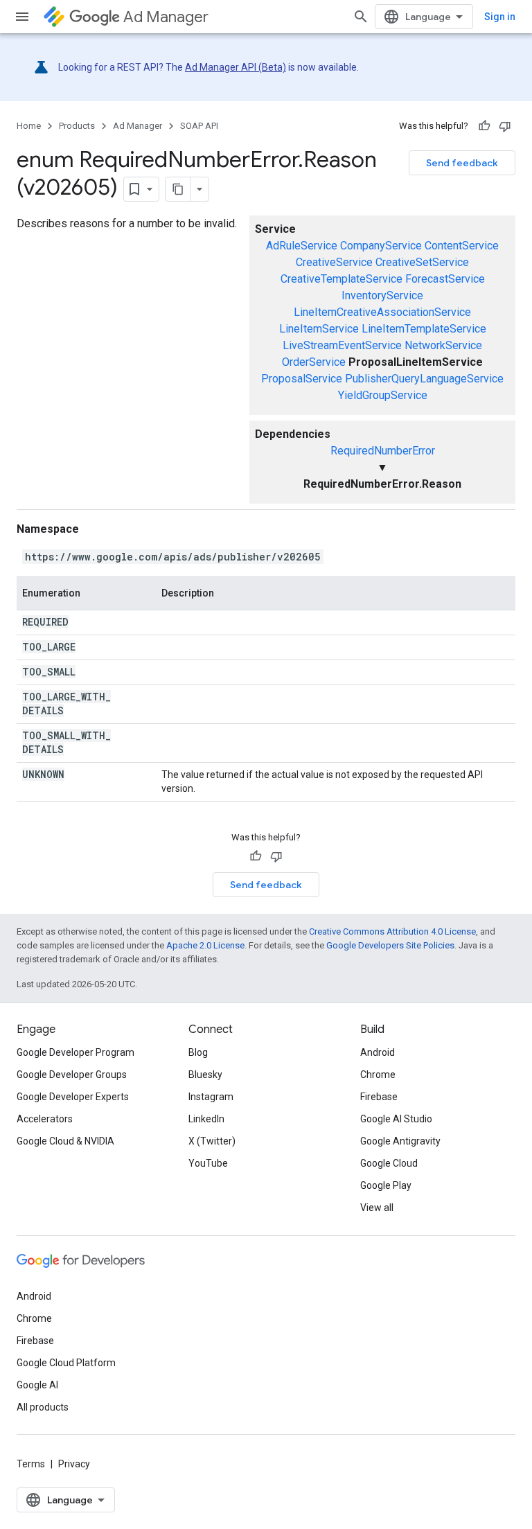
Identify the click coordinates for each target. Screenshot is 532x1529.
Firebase (379, 1096)
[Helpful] (484, 126)
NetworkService (443, 345)
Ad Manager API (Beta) (235, 67)
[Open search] (361, 16)
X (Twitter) (212, 1141)
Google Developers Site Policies (390, 945)
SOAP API (199, 126)
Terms (31, 1463)
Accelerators (45, 1118)
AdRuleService (301, 245)
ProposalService (301, 378)
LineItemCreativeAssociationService (382, 312)
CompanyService (381, 245)
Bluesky (205, 1074)
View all (376, 1207)
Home (29, 126)
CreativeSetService (422, 262)
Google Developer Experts (73, 1096)
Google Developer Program (75, 1052)
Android (377, 1052)
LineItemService (319, 328)
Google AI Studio (396, 1118)
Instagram (210, 1096)
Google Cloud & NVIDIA (65, 1141)
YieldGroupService (382, 395)
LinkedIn (206, 1118)
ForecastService (445, 278)
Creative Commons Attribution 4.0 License (392, 931)
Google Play (385, 1185)
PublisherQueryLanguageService (424, 378)
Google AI (37, 1384)
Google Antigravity (400, 1141)
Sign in (499, 16)
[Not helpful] (505, 126)
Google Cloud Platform (66, 1362)
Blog (198, 1052)
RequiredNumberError (382, 450)
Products (77, 126)
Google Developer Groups (72, 1074)
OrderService (314, 362)
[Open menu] (22, 16)
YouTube (208, 1163)
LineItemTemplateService (424, 328)
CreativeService (334, 262)
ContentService (462, 245)
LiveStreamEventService (342, 345)
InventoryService (382, 295)
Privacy (74, 1463)
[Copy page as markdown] (178, 189)
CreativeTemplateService (341, 278)
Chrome (378, 1074)
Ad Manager (166, 17)
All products (43, 1407)
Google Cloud (389, 1163)
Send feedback (462, 163)
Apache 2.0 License (205, 945)
